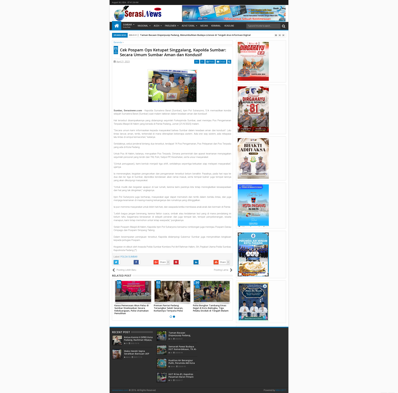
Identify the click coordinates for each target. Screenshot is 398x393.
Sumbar (127, 25)
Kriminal (216, 26)
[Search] (283, 26)
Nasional (143, 26)
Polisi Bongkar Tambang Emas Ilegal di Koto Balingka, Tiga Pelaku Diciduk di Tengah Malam (211, 308)
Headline (229, 26)
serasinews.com (120, 390)
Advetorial (188, 26)
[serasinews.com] (116, 25)
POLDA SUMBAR (128, 256)
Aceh (156, 26)
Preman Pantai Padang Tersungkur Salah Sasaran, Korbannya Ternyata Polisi (168, 308)
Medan (204, 26)
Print (211, 61)
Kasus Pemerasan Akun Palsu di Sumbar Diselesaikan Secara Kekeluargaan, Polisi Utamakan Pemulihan (131, 309)
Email (222, 61)
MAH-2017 (281, 390)
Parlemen (170, 26)
